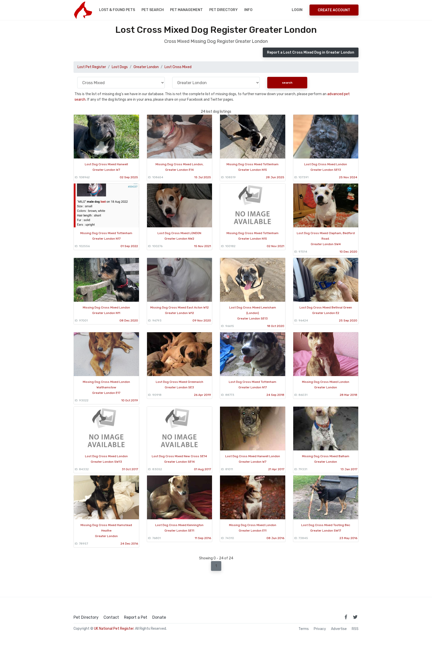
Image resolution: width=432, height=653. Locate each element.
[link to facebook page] (345, 617)
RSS (355, 628)
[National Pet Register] (83, 10)
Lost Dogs (120, 67)
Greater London (146, 67)
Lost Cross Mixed (178, 67)
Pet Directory (223, 10)
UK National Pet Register (114, 628)
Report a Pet (135, 617)
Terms (303, 628)
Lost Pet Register (92, 67)
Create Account (334, 10)
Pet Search (153, 10)
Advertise (339, 628)
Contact (111, 617)
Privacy (320, 628)
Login (297, 10)
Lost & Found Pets (117, 10)
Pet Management (186, 10)
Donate (159, 617)
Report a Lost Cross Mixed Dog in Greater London (310, 52)
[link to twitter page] (355, 617)
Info (248, 10)
